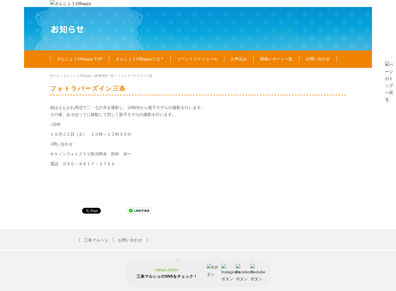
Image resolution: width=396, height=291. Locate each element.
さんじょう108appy (77, 75)
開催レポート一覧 (276, 59)
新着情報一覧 (104, 75)
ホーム (55, 75)
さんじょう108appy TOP (80, 59)
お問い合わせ (318, 59)
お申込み (239, 59)
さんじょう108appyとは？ (140, 59)
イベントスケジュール (197, 59)
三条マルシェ (96, 240)
